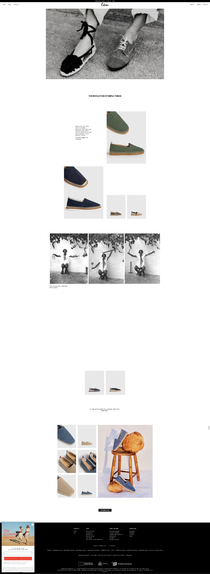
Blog (130, 536)
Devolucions (89, 534)
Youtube (131, 534)
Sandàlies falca (105, 550)
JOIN (18, 558)
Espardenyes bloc (57, 550)
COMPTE (199, 4)
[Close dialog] (33, 524)
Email (75, 531)
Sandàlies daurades (132, 550)
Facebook (131, 532)
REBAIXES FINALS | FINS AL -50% (105, 1)
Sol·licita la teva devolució (94, 539)
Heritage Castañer (115, 531)
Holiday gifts (159, 550)
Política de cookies (118, 555)
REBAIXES (16, 4)
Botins (151, 550)
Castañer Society (114, 539)
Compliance (129, 555)
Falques (49, 550)
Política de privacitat (104, 555)
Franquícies (113, 536)
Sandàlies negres (120, 550)
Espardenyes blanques (93, 550)
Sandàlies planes (143, 550)
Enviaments (89, 532)
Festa (112, 550)
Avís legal (94, 555)
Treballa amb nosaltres (116, 534)
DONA (4, 4)
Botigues (112, 537)
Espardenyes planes (69, 550)
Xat (75, 532)
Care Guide (89, 537)
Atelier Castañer (114, 532)
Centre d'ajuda (90, 531)
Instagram (132, 531)
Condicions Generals (83, 555)
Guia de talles (90, 536)
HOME (9, 4)
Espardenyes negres (81, 550)
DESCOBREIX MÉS (105, 510)
